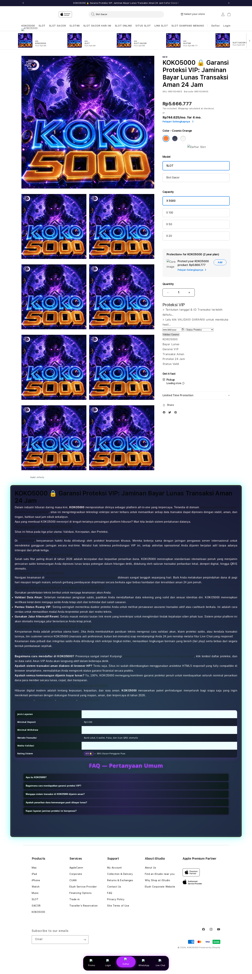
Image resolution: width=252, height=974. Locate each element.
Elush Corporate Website (160, 886)
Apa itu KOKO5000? (36, 777)
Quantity (168, 284)
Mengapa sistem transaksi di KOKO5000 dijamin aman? (55, 794)
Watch (36, 886)
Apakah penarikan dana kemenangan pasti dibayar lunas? (56, 802)
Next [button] (229, 3)
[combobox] (126, 14)
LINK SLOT (161, 25)
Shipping (183, 108)
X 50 (169, 224)
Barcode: (189, 91)
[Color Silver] (183, 138)
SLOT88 (74, 25)
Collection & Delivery (120, 874)
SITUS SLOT (143, 25)
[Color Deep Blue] (175, 138)
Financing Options (80, 893)
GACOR (36, 905)
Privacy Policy (115, 899)
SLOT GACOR (57, 25)
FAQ (109, 893)
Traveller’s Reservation (83, 905)
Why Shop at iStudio (157, 880)
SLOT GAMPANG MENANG (187, 25)
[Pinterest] (176, 413)
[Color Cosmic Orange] (166, 138)
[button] (28, 25)
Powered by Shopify (209, 947)
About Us (150, 867)
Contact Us (114, 886)
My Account (114, 867)
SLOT (42, 25)
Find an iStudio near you (160, 874)
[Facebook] (165, 413)
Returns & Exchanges (120, 880)
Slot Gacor (173, 177)
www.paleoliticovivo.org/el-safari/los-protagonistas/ (81, 577)
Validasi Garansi (171, 334)
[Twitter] (170, 413)
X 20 (169, 236)
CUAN (72, 880)
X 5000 (171, 200)
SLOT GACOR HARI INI (97, 25)
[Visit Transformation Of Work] (196, 147)
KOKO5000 (28, 25)
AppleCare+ (76, 867)
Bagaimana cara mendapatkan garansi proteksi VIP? (53, 785)
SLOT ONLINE (123, 25)
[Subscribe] (84, 939)
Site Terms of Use (118, 905)
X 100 (169, 212)
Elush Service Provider (83, 886)
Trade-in (74, 899)
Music (35, 893)
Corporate (75, 874)
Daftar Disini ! (171, 3)
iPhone (36, 880)
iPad (34, 874)
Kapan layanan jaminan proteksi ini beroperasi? (51, 811)
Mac (34, 867)
